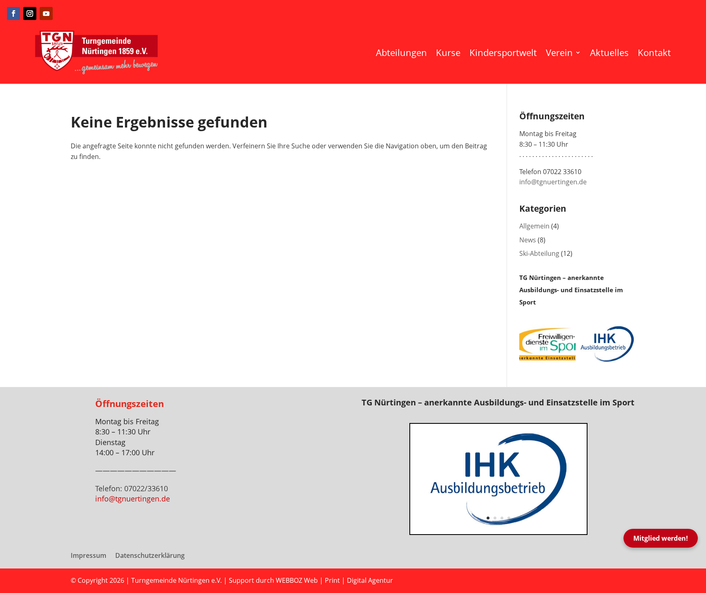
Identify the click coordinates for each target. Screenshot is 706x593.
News (527, 239)
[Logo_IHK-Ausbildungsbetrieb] (498, 531)
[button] (410, 479)
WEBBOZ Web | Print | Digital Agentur (334, 580)
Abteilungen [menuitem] (401, 52)
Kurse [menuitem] (448, 52)
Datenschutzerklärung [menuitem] (150, 556)
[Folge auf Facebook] (13, 13)
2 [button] (495, 518)
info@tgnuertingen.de (553, 181)
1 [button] (488, 518)
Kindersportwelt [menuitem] (503, 52)
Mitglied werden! (660, 538)
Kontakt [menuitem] (654, 52)
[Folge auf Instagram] (29, 13)
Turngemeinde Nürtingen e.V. (177, 580)
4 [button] (508, 518)
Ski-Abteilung (539, 253)
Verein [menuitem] (559, 52)
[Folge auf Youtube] (46, 13)
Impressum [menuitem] (88, 556)
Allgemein (534, 226)
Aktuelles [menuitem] (609, 52)
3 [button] (501, 518)
